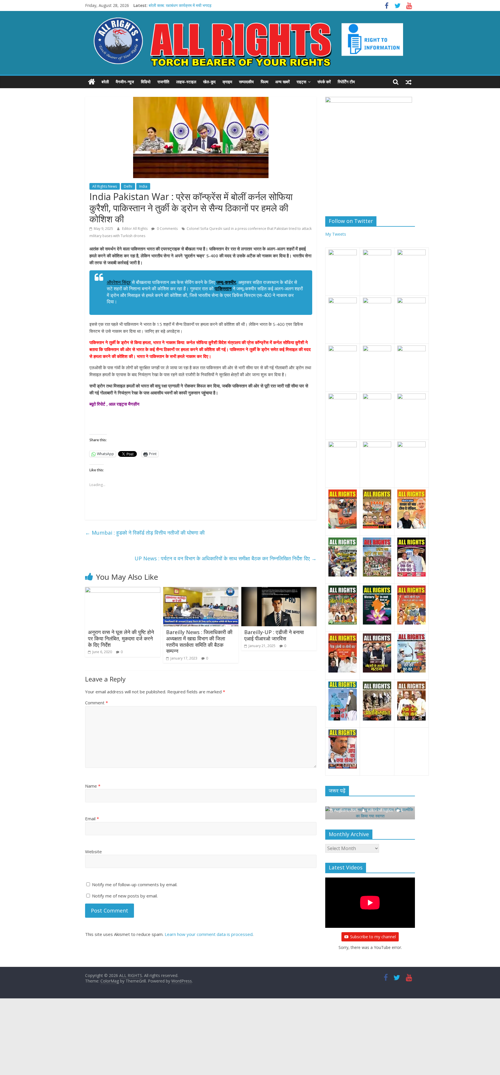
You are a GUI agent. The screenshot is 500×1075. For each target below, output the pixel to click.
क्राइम (227, 81)
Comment (96, 702)
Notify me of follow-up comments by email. (134, 884)
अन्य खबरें (282, 81)
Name (92, 786)
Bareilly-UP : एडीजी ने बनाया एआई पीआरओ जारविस (274, 635)
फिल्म (264, 81)
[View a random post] (408, 82)
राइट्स (301, 81)
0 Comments (167, 228)
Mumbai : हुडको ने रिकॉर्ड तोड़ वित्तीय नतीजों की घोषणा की (145, 532)
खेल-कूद (209, 81)
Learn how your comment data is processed (209, 934)
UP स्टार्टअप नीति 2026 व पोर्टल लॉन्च (177, 5)
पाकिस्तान (223, 288)
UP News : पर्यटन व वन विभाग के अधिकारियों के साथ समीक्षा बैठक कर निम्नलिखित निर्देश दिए (226, 558)
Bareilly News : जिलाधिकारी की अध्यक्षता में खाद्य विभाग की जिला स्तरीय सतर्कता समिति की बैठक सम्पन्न (199, 641)
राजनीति (163, 81)
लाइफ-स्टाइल (186, 81)
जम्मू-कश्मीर (226, 282)
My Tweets (335, 234)
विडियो (145, 81)
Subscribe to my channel (373, 935)
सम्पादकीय (246, 81)
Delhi (128, 186)
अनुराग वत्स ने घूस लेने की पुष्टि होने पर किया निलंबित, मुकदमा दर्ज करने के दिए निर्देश (121, 638)
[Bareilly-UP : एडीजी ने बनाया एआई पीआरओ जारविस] (279, 590)
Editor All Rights (135, 228)
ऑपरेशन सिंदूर (118, 282)
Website (93, 851)
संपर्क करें (324, 81)
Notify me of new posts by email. (125, 896)
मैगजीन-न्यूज (125, 81)
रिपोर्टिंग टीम (346, 81)
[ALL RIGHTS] (91, 82)
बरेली (105, 81)
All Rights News (104, 186)
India (143, 186)
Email (92, 818)
